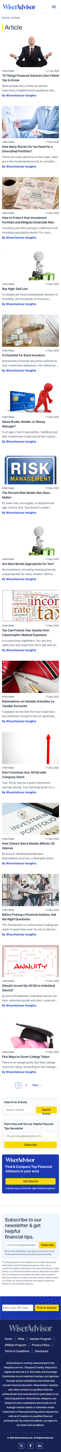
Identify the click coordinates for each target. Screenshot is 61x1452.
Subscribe (30, 1145)
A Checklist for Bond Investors (23, 355)
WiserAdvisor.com (24, 1437)
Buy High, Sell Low (15, 289)
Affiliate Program (15, 1345)
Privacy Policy (41, 1345)
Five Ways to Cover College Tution (26, 1057)
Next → (37, 1085)
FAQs (21, 1339)
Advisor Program (40, 1339)
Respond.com (11, 1367)
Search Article (46, 1110)
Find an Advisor (47, 1308)
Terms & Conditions (17, 1351)
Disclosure (41, 1351)
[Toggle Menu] (54, 7)
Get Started (30, 1181)
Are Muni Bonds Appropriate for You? (28, 564)
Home (5, 18)
